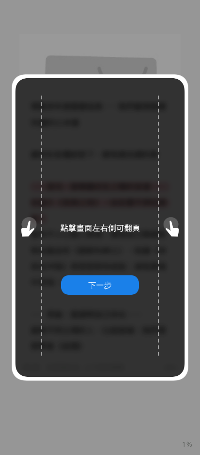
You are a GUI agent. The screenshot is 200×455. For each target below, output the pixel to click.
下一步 (100, 285)
